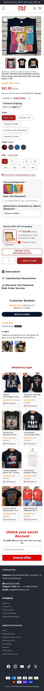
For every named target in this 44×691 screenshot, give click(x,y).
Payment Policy (8, 640)
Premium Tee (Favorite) (15, 130)
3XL (5, 167)
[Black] (4, 147)
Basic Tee (8, 118)
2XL (35, 161)
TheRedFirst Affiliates (10, 617)
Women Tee (25, 118)
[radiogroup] (22, 189)
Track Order (7, 650)
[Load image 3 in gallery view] (33, 63)
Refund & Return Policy (11, 637)
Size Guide (6, 644)
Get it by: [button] (12, 107)
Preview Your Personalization (22, 251)
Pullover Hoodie (11, 124)
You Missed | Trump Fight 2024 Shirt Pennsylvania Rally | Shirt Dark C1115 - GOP (32, 433)
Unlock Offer (22, 558)
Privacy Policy (8, 610)
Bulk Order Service (10, 654)
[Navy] (23, 147)
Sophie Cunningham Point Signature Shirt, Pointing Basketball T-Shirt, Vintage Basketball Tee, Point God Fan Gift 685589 (11, 396)
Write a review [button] (22, 314)
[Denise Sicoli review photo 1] (7, 346)
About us (6, 603)
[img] (7, 323)
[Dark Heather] (10, 147)
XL (27, 161)
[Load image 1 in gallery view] (11, 63)
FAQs (4, 630)
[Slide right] (41, 63)
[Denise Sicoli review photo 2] (20, 346)
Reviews (5, 647)
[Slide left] (2, 63)
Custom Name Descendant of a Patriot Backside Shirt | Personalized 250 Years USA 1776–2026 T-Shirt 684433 (11, 509)
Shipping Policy (8, 634)
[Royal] (17, 147)
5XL (24, 167)
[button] (3, 8)
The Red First (16, 686)
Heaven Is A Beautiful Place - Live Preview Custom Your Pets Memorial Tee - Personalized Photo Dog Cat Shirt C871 (11, 433)
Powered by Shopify (30, 686)
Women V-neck (11, 136)
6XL (33, 167)
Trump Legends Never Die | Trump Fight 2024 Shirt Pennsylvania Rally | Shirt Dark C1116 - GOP (11, 471)
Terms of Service (9, 613)
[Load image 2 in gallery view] (22, 63)
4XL (15, 167)
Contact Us (6, 606)
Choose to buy (28, 242)
